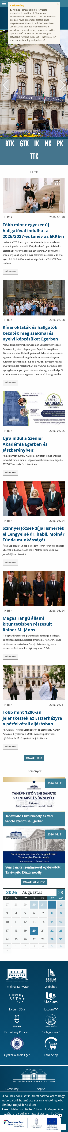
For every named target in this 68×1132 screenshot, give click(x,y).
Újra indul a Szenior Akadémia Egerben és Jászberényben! (25, 444)
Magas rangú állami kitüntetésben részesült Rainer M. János (27, 623)
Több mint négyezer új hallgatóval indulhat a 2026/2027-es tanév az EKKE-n (33, 230)
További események (34, 881)
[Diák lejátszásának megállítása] (63, 35)
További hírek (34, 757)
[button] (7, 904)
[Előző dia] (6, 84)
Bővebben (10, 271)
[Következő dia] (62, 84)
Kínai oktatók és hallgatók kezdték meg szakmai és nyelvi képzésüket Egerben (30, 333)
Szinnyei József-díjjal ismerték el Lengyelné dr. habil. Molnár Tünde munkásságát (34, 534)
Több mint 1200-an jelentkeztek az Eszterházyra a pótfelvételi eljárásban (32, 718)
